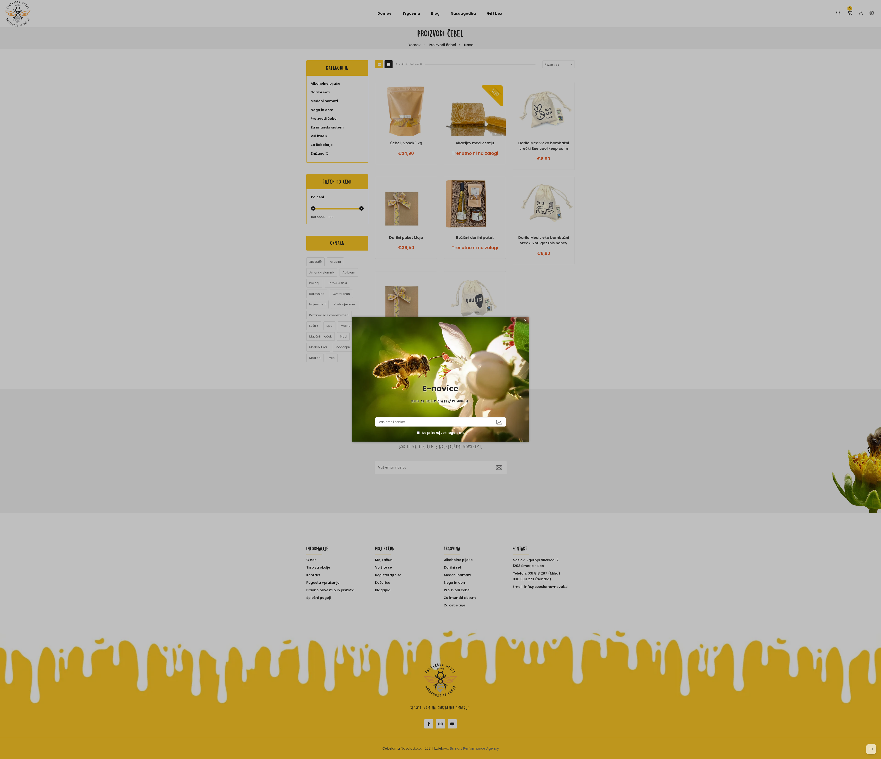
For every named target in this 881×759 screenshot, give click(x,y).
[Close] (525, 320)
